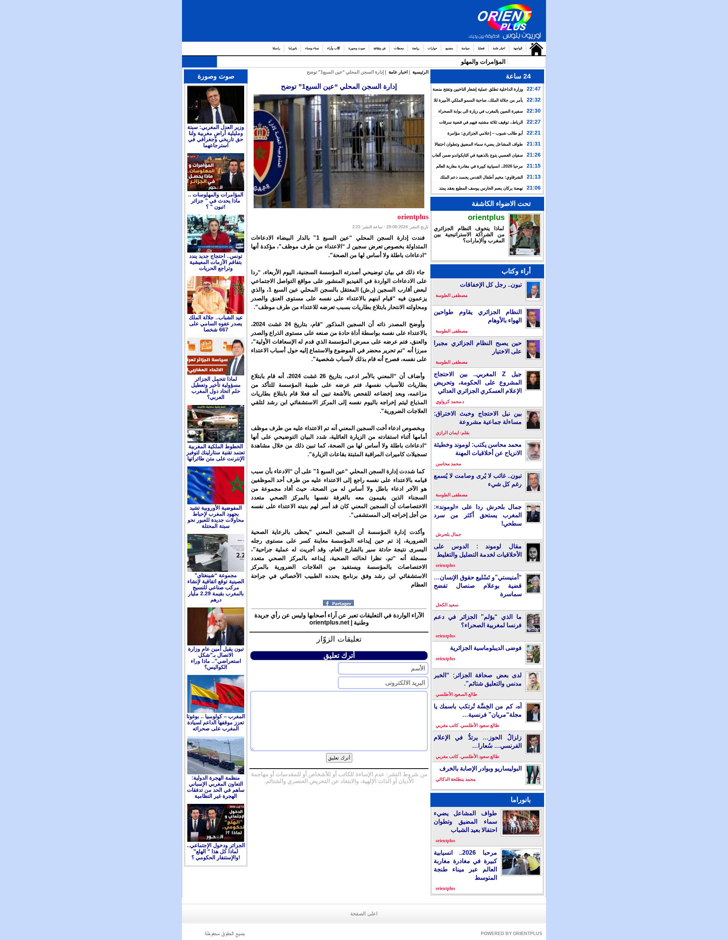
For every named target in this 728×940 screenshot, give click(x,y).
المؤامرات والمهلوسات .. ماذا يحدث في (455, 61)
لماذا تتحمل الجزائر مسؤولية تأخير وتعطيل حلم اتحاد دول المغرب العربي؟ (216, 388)
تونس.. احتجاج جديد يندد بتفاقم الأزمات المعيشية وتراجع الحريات (215, 262)
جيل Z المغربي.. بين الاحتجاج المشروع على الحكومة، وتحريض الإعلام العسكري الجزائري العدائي (478, 382)
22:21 (534, 133)
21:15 (534, 166)
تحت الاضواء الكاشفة (501, 203)
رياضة (415, 48)
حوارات (432, 48)
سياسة (465, 48)
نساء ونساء (312, 48)
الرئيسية (534, 48)
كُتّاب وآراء (333, 48)
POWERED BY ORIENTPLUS (511, 933)
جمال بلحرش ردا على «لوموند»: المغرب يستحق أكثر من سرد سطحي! (478, 515)
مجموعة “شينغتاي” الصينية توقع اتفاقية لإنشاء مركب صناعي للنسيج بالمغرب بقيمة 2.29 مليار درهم (215, 587)
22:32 (534, 100)
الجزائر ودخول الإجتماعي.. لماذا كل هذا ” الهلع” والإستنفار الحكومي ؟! (216, 851)
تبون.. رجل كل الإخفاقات (491, 284)
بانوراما (293, 48)
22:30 (534, 111)
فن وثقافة (379, 48)
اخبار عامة (499, 48)
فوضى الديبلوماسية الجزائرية (486, 648)
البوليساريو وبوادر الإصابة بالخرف (480, 768)
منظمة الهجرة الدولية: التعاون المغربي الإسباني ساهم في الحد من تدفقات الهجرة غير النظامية (216, 787)
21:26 (534, 155)
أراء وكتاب (516, 271)
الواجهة (517, 48)
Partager (339, 603)
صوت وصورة (356, 48)
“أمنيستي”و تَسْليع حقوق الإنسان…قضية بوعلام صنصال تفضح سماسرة (478, 585)
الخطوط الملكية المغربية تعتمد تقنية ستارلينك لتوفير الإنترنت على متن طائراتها (216, 452)
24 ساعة (518, 76)
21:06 (534, 188)
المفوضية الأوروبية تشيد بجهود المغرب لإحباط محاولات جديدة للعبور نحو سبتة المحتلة (216, 517)
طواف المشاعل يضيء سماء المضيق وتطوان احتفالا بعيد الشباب (465, 821)
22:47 (534, 89)
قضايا (481, 48)
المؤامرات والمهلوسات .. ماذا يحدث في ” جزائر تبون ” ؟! (215, 200)
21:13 (534, 177)
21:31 (534, 144)
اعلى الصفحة (364, 913)
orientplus (486, 217)
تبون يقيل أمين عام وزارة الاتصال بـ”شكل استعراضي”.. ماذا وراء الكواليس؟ (216, 658)
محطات (399, 48)
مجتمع (449, 48)
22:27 (534, 122)
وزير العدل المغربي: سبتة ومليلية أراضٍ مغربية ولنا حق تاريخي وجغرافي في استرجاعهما (215, 136)
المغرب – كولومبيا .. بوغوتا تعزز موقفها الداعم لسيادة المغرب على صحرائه (216, 722)
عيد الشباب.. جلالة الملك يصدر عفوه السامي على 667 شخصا (216, 323)
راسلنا (276, 48)
